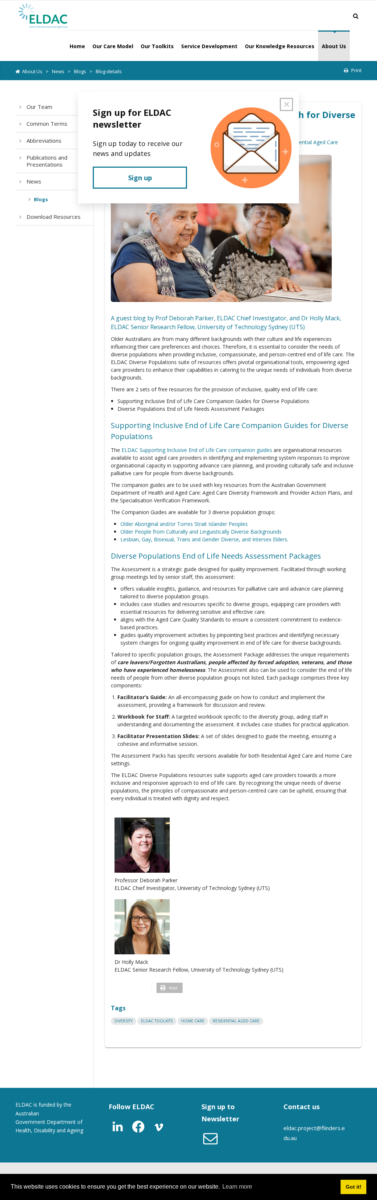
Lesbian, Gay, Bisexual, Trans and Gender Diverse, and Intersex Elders (203, 539)
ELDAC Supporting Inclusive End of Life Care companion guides (196, 449)
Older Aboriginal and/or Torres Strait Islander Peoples (184, 523)
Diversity (123, 1020)
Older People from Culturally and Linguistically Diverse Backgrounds (201, 531)
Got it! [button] (354, 1187)
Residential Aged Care (312, 142)
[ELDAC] (43, 15)
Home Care (192, 1020)
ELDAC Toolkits (157, 1020)
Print (356, 70)
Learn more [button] (237, 1186)
